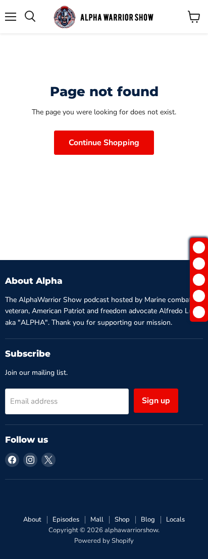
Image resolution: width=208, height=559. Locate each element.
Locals (175, 519)
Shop (122, 519)
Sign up (156, 400)
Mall (96, 519)
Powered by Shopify (104, 540)
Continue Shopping (104, 142)
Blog (148, 519)
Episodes (66, 519)
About (32, 519)
